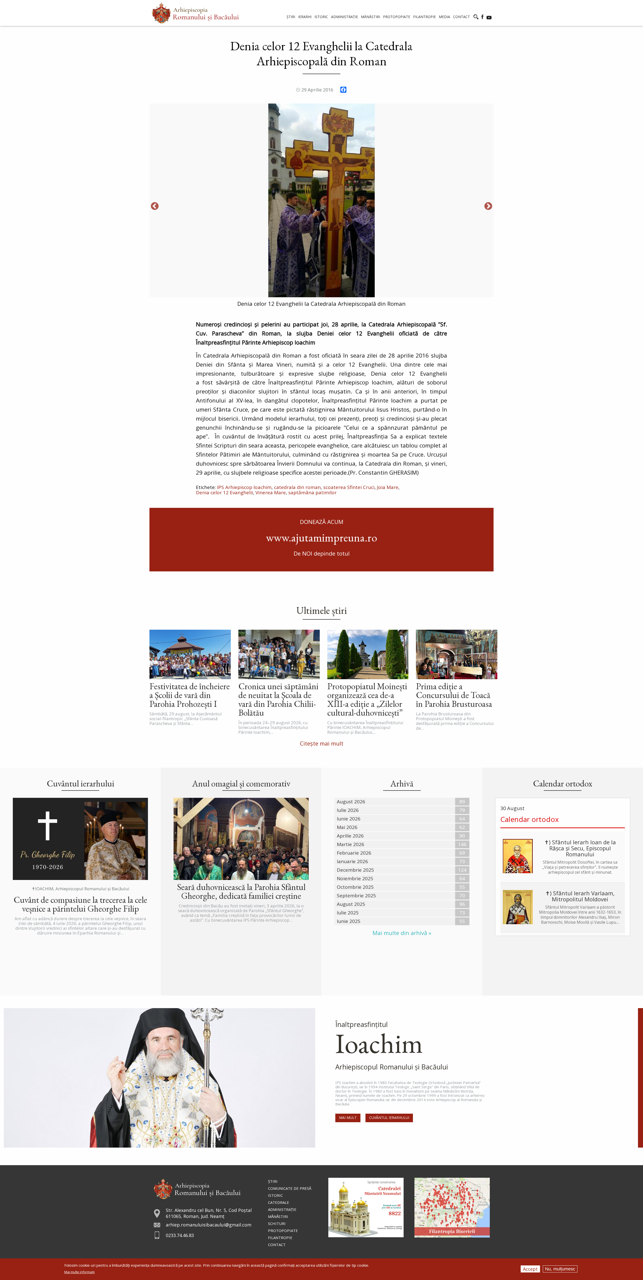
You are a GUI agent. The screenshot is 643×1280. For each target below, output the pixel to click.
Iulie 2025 (348, 912)
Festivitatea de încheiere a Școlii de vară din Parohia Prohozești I (189, 695)
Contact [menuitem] (461, 16)
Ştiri (273, 1181)
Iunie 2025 (348, 921)
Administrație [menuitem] (344, 16)
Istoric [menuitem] (321, 16)
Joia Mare (387, 487)
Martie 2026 (350, 844)
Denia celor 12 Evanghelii (224, 492)
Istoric (275, 1195)
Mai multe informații (79, 1272)
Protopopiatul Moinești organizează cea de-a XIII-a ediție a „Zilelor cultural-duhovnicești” (367, 699)
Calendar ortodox (529, 819)
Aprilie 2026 (350, 835)
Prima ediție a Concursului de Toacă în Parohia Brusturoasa (454, 695)
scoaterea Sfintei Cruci (348, 487)
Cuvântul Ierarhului (389, 1117)
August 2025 (351, 904)
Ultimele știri (321, 610)
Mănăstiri (278, 1216)
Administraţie (282, 1209)
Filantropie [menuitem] (424, 16)
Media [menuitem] (444, 16)
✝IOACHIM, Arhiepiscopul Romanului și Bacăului (80, 889)
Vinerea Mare (270, 492)
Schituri (277, 1223)
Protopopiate (283, 1230)
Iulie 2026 (348, 810)
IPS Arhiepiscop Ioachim (244, 487)
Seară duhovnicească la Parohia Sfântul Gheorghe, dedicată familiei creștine (241, 891)
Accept (530, 1269)
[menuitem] (195, 13)
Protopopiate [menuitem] (396, 16)
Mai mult (348, 1117)
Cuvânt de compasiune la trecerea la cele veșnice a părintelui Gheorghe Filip (80, 904)
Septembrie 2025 (356, 895)
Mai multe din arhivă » (401, 933)
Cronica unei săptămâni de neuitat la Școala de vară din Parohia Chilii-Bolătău (278, 699)
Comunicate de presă (289, 1188)
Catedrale (278, 1202)
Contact (277, 1244)
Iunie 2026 (348, 818)
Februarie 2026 (354, 853)
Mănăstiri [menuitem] (370, 16)
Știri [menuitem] (291, 16)
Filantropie (280, 1237)
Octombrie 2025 (355, 887)
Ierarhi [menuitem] (304, 16)
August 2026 (351, 801)
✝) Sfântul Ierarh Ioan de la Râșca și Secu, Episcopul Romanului (580, 848)
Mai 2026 (347, 827)
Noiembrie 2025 (355, 878)
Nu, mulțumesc (560, 1268)
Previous (154, 206)
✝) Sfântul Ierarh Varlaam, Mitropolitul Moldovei (580, 896)
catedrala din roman (297, 487)
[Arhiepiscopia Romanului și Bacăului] (197, 1188)
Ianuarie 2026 (352, 861)
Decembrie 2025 (355, 870)
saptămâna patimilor (312, 492)
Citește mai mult (321, 743)
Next (488, 206)
